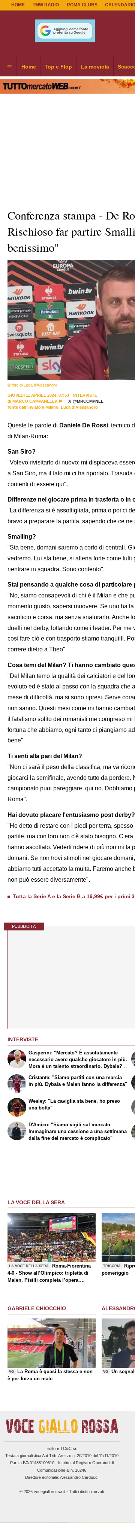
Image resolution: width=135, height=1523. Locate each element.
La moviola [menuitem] (95, 67)
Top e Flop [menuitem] (58, 67)
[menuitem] (9, 67)
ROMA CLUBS (82, 5)
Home (18, 5)
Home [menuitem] (28, 67)
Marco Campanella (35, 401)
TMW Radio (46, 5)
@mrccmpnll (88, 401)
